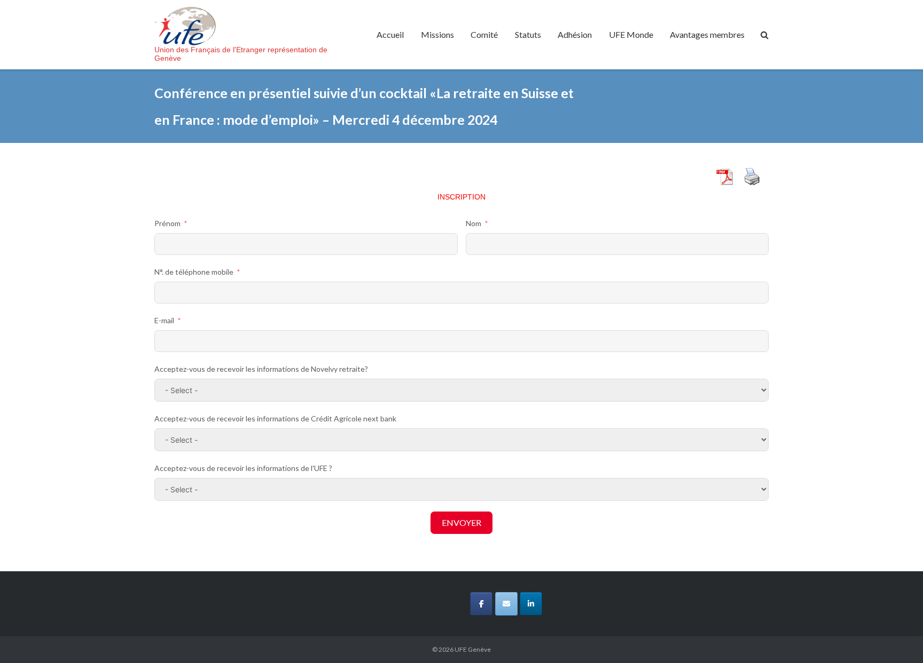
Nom (473, 223)
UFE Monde (631, 34)
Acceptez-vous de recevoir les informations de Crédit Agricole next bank (275, 418)
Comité (484, 34)
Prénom (167, 223)
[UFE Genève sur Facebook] (481, 604)
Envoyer (461, 522)
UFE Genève (473, 649)
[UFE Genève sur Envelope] (506, 604)
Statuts (528, 34)
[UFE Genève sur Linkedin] (531, 604)
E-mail (164, 320)
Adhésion (575, 34)
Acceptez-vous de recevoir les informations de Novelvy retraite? (261, 368)
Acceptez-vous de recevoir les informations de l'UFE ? (243, 468)
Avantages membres (707, 34)
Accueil (390, 34)
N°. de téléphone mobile (193, 271)
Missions (437, 34)
